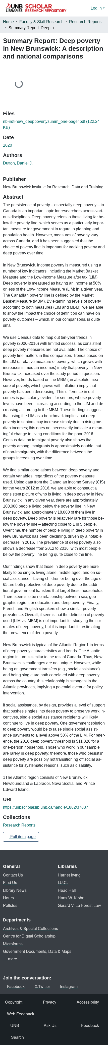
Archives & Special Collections (30, 928)
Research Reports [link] (85, 22)
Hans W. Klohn (71, 898)
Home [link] (8, 22)
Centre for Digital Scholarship (29, 936)
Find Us (10, 882)
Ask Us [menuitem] (50, 1025)
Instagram (69, 986)
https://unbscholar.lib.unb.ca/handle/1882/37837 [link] (45, 807)
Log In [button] (97, 8)
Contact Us (13, 875)
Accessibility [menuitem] (88, 1002)
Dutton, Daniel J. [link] (18, 163)
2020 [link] (7, 145)
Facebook (16, 986)
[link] (54, 125)
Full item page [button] (22, 837)
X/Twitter (42, 986)
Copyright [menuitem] (13, 1002)
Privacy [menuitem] (49, 1002)
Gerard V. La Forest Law (79, 905)
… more (10, 959)
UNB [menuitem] (14, 1025)
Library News (15, 890)
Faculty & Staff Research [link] (41, 22)
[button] (35, 8)
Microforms (13, 944)
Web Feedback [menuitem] (20, 1014)
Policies (10, 905)
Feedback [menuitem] (90, 1025)
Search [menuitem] (17, 1037)
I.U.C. (63, 882)
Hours (8, 898)
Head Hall (67, 890)
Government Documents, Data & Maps (37, 951)
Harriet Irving (69, 875)
